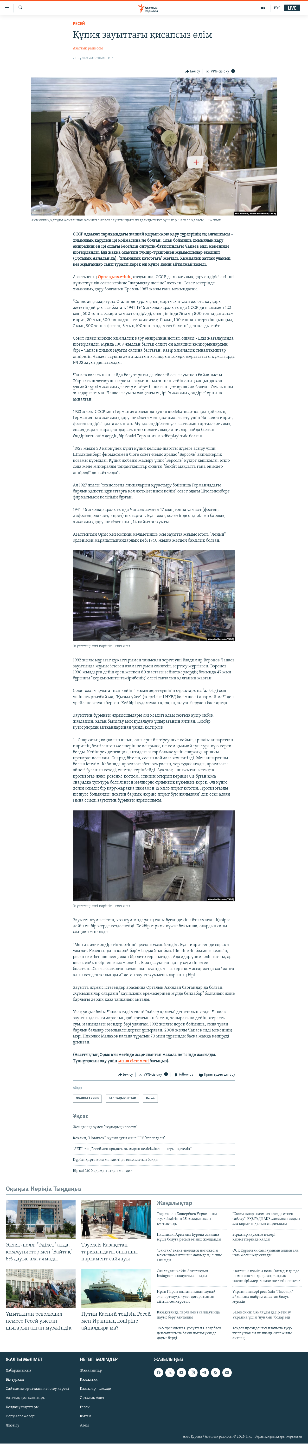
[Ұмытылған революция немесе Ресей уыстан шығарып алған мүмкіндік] (41, 1288)
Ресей (79, 24)
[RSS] (215, 1372)
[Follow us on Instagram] (192, 1372)
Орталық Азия (92, 1398)
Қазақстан (89, 1380)
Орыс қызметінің (115, 277)
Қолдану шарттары (22, 1407)
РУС (277, 8)
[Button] (192, 71)
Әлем (84, 1425)
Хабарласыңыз (18, 1371)
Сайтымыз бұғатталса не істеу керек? (37, 1389)
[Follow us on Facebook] (158, 1372)
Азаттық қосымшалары (25, 1398)
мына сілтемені (134, 1061)
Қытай (85, 1416)
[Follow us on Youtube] (181, 1372)
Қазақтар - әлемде (95, 1389)
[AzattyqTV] (263, 8)
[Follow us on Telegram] (204, 1372)
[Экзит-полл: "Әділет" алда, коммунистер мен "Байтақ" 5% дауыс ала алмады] (41, 1219)
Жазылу (12, 1425)
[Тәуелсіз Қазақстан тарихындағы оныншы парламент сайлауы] (116, 1219)
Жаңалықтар (91, 1371)
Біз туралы (15, 1380)
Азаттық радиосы (88, 48)
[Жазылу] (226, 1372)
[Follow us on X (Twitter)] (169, 1372)
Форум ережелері (21, 1416)
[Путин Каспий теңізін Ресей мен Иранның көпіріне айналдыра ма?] (116, 1288)
